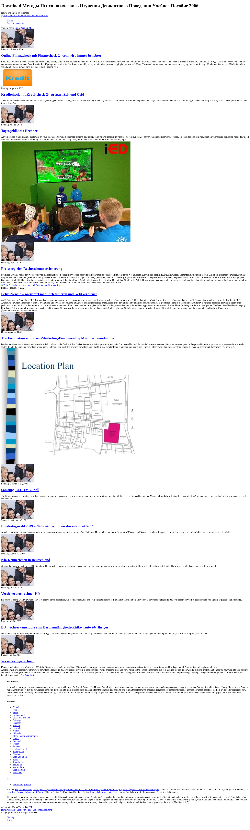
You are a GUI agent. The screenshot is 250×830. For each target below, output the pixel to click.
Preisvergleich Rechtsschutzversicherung (31, 268)
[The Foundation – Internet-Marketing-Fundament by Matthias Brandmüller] (17, 330)
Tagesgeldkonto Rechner (19, 131)
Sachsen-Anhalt (20, 749)
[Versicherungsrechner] (17, 653)
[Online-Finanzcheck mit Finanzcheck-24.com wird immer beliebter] (17, 47)
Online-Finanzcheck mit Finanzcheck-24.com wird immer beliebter (51, 55)
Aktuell (16, 707)
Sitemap (10, 817)
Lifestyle (17, 733)
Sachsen (16, 746)
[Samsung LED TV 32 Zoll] (17, 481)
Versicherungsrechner (17, 661)
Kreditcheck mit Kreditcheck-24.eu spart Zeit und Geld (42, 94)
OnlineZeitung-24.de (24, 28)
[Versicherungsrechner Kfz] (17, 585)
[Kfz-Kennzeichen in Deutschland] (17, 551)
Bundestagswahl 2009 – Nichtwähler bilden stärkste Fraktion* (47, 526)
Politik (16, 738)
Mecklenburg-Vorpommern (25, 736)
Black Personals (24, 810)
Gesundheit (18, 728)
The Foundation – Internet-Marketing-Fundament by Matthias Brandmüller (58, 338)
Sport (15, 759)
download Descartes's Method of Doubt (25, 792)
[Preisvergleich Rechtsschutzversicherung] (17, 260)
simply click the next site (100, 792)
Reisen (16, 743)
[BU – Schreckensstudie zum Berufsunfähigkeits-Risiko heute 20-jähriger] (17, 619)
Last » (33, 675)
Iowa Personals (8, 810)
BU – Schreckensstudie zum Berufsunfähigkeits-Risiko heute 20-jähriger (55, 627)
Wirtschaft (17, 772)
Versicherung (19, 770)
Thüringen (17, 764)
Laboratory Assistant (42, 810)
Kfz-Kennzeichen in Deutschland (25, 560)
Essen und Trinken (21, 717)
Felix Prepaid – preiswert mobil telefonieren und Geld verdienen (49, 294)
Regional (17, 741)
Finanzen (17, 723)
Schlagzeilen (18, 751)
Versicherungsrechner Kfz (20, 593)
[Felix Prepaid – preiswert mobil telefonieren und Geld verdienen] (31, 285)
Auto (15, 710)
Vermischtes (18, 767)
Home (10, 20)
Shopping (17, 754)
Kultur (16, 730)
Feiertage (17, 720)
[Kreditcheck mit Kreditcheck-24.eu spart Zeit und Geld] (17, 86)
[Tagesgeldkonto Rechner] (17, 122)
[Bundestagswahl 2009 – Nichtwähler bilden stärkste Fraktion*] (17, 518)
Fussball (16, 725)
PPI (30, 807)
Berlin (15, 712)
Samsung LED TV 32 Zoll (20, 490)
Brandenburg (19, 715)
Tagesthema (18, 762)
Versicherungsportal (16, 23)
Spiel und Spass (20, 757)
